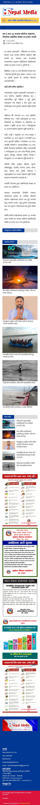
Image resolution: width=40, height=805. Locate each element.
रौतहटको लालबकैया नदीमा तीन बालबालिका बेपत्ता (26, 464)
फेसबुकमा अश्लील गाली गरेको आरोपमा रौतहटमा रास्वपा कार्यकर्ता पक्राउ (26, 444)
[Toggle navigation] (3, 28)
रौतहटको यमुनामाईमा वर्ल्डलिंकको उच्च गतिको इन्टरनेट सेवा (25, 423)
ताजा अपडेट (7, 417)
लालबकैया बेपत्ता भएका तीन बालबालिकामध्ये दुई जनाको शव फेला (26, 455)
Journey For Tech (24, 803)
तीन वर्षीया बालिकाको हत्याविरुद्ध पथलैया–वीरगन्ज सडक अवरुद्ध (26, 434)
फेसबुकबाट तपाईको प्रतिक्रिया (12, 230)
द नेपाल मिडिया (10, 41)
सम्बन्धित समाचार (9, 242)
